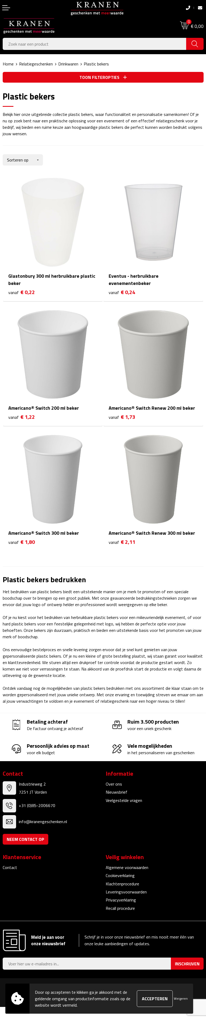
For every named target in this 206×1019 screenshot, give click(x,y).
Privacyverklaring (121, 900)
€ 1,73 (122, 417)
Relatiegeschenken (36, 64)
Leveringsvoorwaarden (126, 892)
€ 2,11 (122, 542)
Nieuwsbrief (116, 792)
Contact (10, 867)
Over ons (114, 784)
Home (8, 64)
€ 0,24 (122, 292)
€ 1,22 (21, 417)
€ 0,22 (21, 292)
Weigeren (181, 998)
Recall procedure (120, 908)
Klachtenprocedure (122, 884)
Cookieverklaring (120, 875)
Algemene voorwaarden (127, 867)
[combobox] (94, 44)
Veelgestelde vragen (124, 800)
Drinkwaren (68, 64)
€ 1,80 (21, 542)
